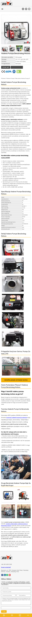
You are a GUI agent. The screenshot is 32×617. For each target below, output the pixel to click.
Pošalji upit (6, 67)
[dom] (6, 3)
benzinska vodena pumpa (22, 78)
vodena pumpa (10, 78)
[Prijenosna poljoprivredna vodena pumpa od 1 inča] (24, 496)
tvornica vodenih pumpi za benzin (16, 417)
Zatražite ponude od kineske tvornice (15, 380)
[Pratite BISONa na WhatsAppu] (7, 575)
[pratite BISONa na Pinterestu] (26, 9)
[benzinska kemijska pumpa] (24, 511)
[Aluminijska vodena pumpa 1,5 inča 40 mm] (8, 496)
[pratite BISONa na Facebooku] (23, 9)
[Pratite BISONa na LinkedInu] (5, 575)
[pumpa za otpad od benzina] (8, 511)
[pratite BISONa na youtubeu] (29, 9)
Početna (3, 78)
